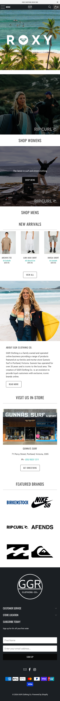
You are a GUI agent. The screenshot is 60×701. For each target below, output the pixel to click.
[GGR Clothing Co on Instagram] (35, 669)
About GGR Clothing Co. (19, 347)
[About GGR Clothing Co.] (30, 311)
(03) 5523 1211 (32, 459)
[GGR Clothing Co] (30, 7)
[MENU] (1, 7)
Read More (14, 384)
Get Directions (30, 467)
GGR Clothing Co (24, 694)
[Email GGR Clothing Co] (25, 669)
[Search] (49, 7)
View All (30, 274)
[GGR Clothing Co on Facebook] (30, 669)
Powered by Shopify (40, 694)
